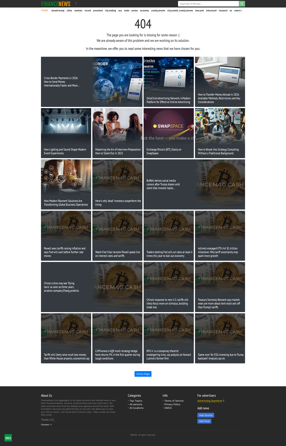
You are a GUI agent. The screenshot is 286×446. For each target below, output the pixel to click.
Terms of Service (174, 400)
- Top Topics (135, 400)
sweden (238, 10)
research (223, 10)
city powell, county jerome (180, 10)
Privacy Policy (172, 404)
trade (126, 10)
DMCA (168, 407)
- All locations (135, 407)
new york (199, 10)
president (98, 10)
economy (144, 10)
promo (135, 10)
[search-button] (242, 4)
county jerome (158, 10)
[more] (76, 3)
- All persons (135, 404)
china (69, 10)
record (88, 10)
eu (231, 10)
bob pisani (211, 10)
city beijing (110, 10)
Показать (45, 424)
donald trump (57, 10)
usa (120, 10)
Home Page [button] (143, 373)
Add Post (204, 421)
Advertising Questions (209, 400)
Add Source (205, 415)
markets (78, 10)
